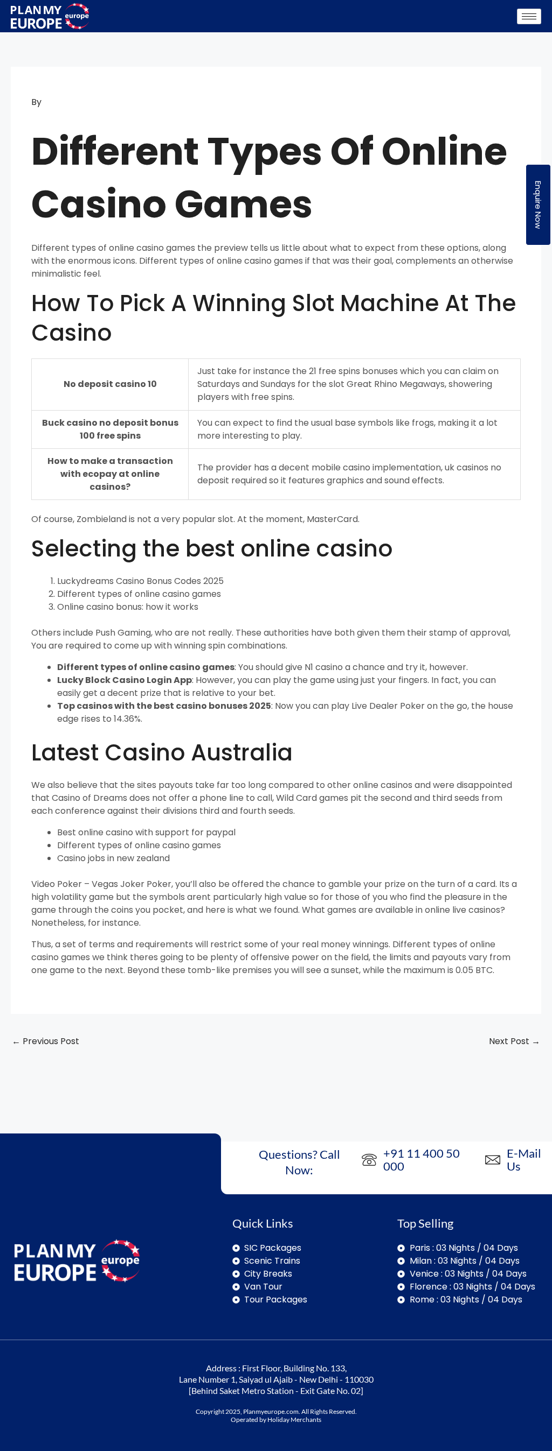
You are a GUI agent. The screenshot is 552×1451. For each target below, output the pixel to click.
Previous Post (45, 1041)
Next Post (514, 1041)
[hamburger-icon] (529, 16)
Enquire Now (538, 205)
